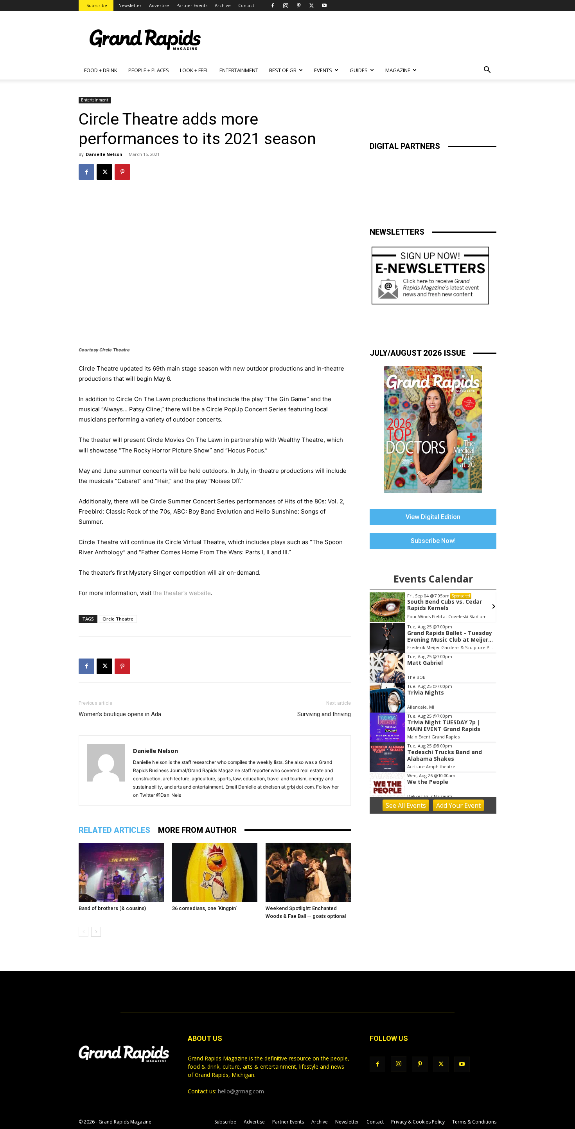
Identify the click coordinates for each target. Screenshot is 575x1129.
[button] (487, 70)
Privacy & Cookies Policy (418, 1121)
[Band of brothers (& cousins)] (121, 872)
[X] (311, 5)
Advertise (159, 5)
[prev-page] (83, 932)
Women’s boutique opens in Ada (120, 714)
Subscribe (96, 5)
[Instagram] (285, 5)
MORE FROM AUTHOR (197, 830)
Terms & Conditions (474, 1121)
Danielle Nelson (104, 154)
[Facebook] (273, 5)
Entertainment (94, 100)
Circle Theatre (117, 619)
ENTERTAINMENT (238, 70)
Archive (223, 5)
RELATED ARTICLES (114, 830)
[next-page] (96, 932)
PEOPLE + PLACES (148, 70)
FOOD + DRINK (100, 70)
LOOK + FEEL (194, 70)
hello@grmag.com (241, 1091)
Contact (246, 5)
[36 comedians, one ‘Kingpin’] (214, 872)
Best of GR (282, 70)
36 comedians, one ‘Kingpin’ (204, 908)
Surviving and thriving (324, 714)
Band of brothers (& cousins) (112, 908)
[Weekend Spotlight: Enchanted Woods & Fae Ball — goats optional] (308, 872)
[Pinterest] (298, 5)
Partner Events (191, 5)
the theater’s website (182, 593)
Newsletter (130, 5)
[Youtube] (324, 5)
